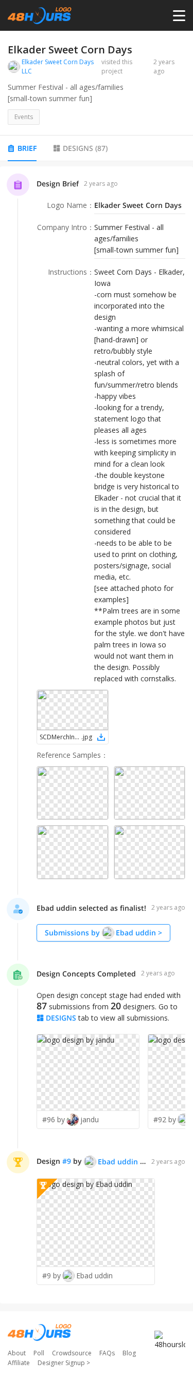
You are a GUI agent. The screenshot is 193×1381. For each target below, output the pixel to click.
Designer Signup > (64, 1362)
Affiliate (19, 1362)
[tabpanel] (96, 734)
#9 (66, 1161)
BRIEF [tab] (27, 148)
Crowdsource (72, 1353)
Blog (129, 1353)
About (17, 1353)
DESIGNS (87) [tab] (85, 148)
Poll (38, 1353)
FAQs (107, 1353)
